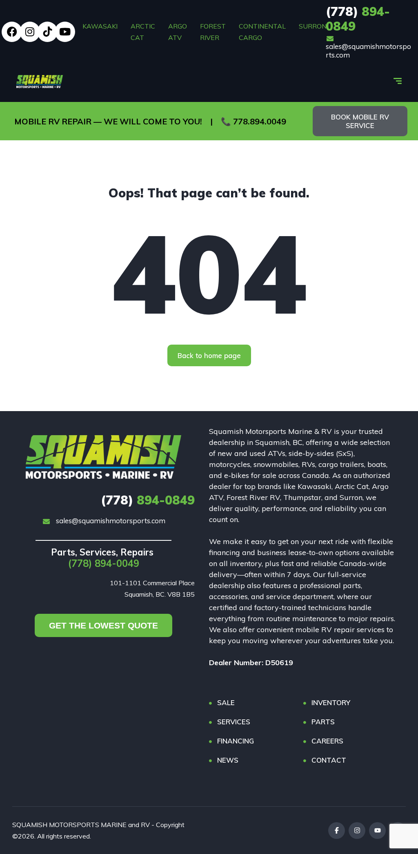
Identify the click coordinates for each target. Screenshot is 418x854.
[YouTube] (377, 830)
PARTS (323, 721)
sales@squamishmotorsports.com (368, 50)
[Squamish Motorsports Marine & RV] (39, 81)
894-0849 (358, 19)
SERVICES (233, 721)
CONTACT (328, 760)
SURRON (313, 26)
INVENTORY (330, 702)
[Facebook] (12, 32)
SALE (226, 702)
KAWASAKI (100, 26)
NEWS (227, 760)
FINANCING (235, 741)
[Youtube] (65, 32)
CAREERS (327, 741)
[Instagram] (30, 32)
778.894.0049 (259, 121)
